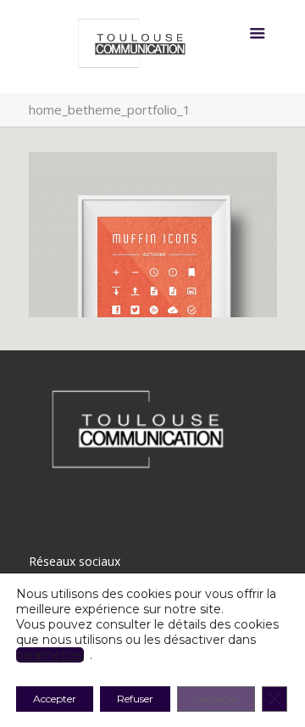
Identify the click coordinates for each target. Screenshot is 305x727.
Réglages (216, 698)
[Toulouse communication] (152, 47)
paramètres (50, 655)
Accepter (54, 698)
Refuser (135, 698)
